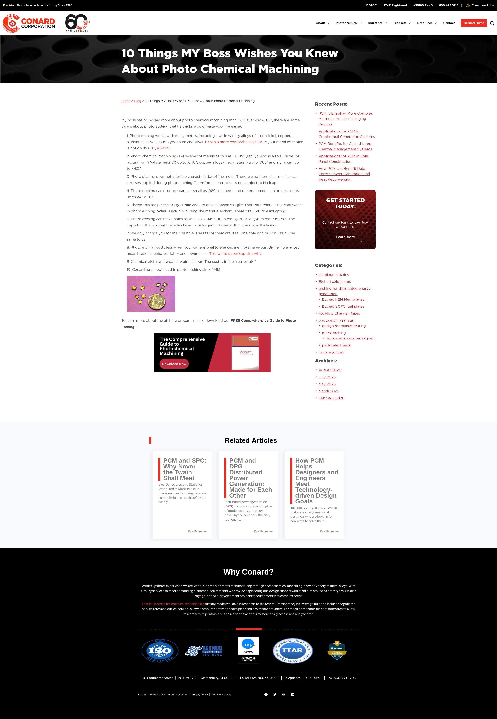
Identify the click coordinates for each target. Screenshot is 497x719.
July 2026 (327, 377)
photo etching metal (336, 320)
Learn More (345, 237)
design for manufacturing (344, 326)
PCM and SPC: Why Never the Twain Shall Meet (185, 469)
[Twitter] (274, 694)
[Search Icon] (492, 23)
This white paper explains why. (235, 253)
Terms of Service (221, 694)
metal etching (334, 333)
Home (125, 101)
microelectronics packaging (349, 338)
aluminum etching (334, 274)
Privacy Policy (199, 694)
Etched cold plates (335, 281)
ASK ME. (164, 148)
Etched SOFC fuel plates (343, 306)
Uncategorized (331, 352)
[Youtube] (283, 694)
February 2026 (331, 398)
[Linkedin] (292, 694)
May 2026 (327, 384)
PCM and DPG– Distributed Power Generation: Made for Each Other (250, 478)
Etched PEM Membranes (343, 299)
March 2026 (329, 391)
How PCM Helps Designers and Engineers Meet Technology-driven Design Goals (317, 481)
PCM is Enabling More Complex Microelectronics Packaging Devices (346, 118)
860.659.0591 (311, 678)
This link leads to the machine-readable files (173, 604)
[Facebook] (266, 694)
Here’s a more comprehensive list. (234, 142)
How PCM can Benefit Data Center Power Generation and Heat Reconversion (344, 174)
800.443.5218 (268, 678)
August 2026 (330, 370)
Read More (195, 531)
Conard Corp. (155, 694)
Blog (137, 101)
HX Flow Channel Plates (339, 313)
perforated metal (336, 345)
